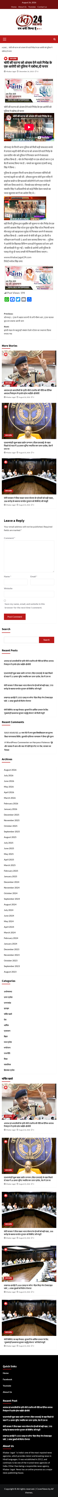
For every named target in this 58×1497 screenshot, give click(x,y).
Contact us (42, 7)
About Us (22, 7)
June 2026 (9, 781)
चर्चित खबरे (8, 1014)
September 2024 (12, 899)
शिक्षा (5, 1059)
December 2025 (11, 814)
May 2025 (9, 854)
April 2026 (9, 792)
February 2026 (11, 803)
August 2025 (10, 837)
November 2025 (12, 820)
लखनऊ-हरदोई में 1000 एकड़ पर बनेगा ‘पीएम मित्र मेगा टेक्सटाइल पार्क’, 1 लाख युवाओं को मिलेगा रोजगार (28, 699)
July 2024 (8, 910)
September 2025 (12, 831)
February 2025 (11, 871)
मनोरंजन (7, 1047)
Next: (27, 330)
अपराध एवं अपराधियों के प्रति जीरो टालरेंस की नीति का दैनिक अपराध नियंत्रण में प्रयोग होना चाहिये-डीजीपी (28, 392)
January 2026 (10, 809)
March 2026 (10, 798)
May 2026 (9, 786)
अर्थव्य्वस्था (8, 991)
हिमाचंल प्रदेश (9, 1070)
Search (6, 629)
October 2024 (10, 893)
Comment (9, 538)
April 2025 (9, 859)
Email (33, 576)
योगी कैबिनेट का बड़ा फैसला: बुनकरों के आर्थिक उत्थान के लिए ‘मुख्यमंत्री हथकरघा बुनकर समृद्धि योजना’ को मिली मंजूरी (26, 711)
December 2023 (11, 949)
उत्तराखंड (7, 1002)
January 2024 (10, 943)
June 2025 (9, 848)
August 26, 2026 (24, 397)
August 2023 (10, 971)
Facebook (7, 1379)
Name (7, 576)
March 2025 (10, 865)
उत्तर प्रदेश (13, 58)
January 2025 (10, 876)
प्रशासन (7, 1031)
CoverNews (42, 1488)
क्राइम (6, 1008)
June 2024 (9, 915)
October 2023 (10, 960)
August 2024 (10, 904)
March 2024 (10, 932)
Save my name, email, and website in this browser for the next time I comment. (25, 606)
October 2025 (10, 826)
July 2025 (8, 842)
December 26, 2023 (26, 71)
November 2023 (12, 955)
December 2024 (11, 882)
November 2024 (12, 887)
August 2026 (10, 770)
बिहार (6, 1036)
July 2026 (8, 775)
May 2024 (9, 921)
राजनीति (7, 1053)
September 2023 (12, 966)
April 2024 (9, 927)
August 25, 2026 (24, 453)
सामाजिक (7, 1064)
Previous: (29, 317)
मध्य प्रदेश (8, 1042)
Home (13, 7)
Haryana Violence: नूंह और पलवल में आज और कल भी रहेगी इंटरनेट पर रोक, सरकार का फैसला (28, 746)
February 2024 (11, 938)
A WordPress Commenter (16, 742)
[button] (4, 38)
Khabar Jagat (11, 71)
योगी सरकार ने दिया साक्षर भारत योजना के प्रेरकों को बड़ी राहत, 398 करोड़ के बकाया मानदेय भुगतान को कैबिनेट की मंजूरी (28, 500)
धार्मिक (6, 1025)
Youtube (32, 7)
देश (5, 1019)
